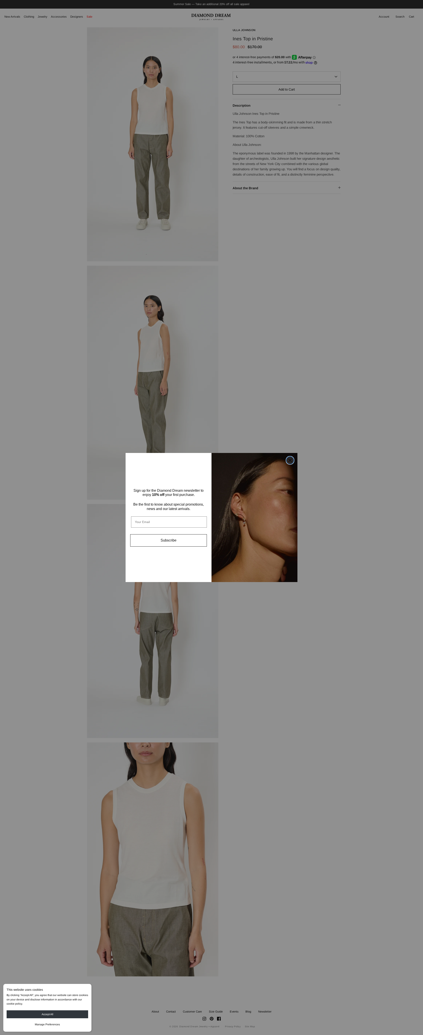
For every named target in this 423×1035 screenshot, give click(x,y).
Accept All (47, 1014)
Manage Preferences (47, 1024)
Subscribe (168, 540)
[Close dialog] (290, 460)
